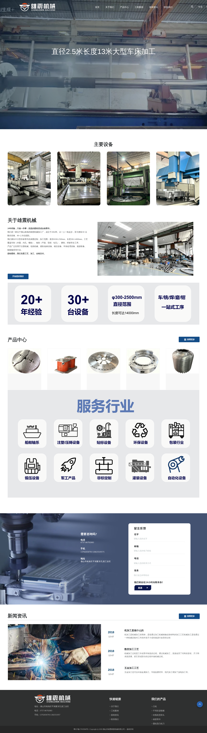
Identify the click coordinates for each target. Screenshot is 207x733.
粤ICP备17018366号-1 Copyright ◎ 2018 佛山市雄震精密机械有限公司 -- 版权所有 (104, 729)
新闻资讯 (153, 7)
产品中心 (124, 7)
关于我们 (109, 7)
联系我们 (168, 7)
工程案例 (139, 7)
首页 (97, 7)
